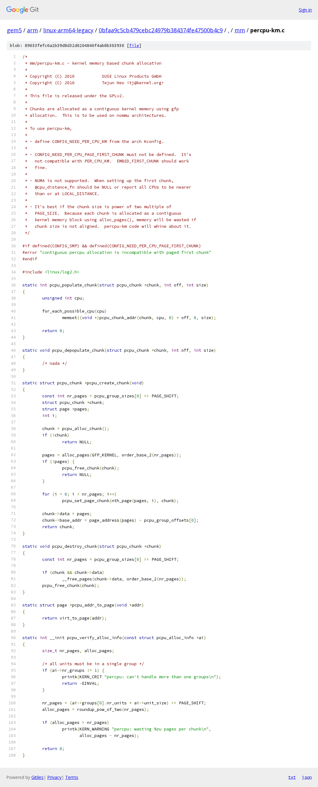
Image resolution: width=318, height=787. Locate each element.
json (307, 777)
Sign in (305, 10)
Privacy (54, 777)
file (134, 45)
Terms (71, 777)
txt (292, 777)
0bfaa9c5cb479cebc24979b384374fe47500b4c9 (161, 30)
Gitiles (37, 777)
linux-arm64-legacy (68, 30)
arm (32, 30)
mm (239, 30)
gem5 (14, 30)
